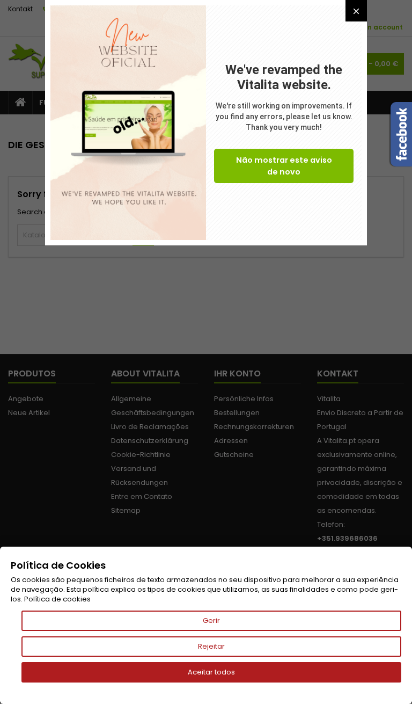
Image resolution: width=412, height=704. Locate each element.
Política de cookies (57, 599)
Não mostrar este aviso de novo (284, 166)
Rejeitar (211, 646)
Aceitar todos (211, 672)
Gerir (211, 620)
